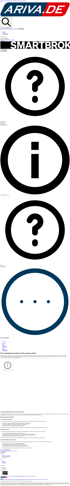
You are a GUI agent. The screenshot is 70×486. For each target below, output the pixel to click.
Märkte (1, 28)
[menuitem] (36, 454)
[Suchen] (0, 30)
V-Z (15, 450)
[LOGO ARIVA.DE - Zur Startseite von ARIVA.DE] (35, 16)
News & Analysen (6, 28)
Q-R (12, 450)
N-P (10, 450)
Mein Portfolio (15, 28)
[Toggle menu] (0, 1)
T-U (14, 450)
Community (11, 28)
